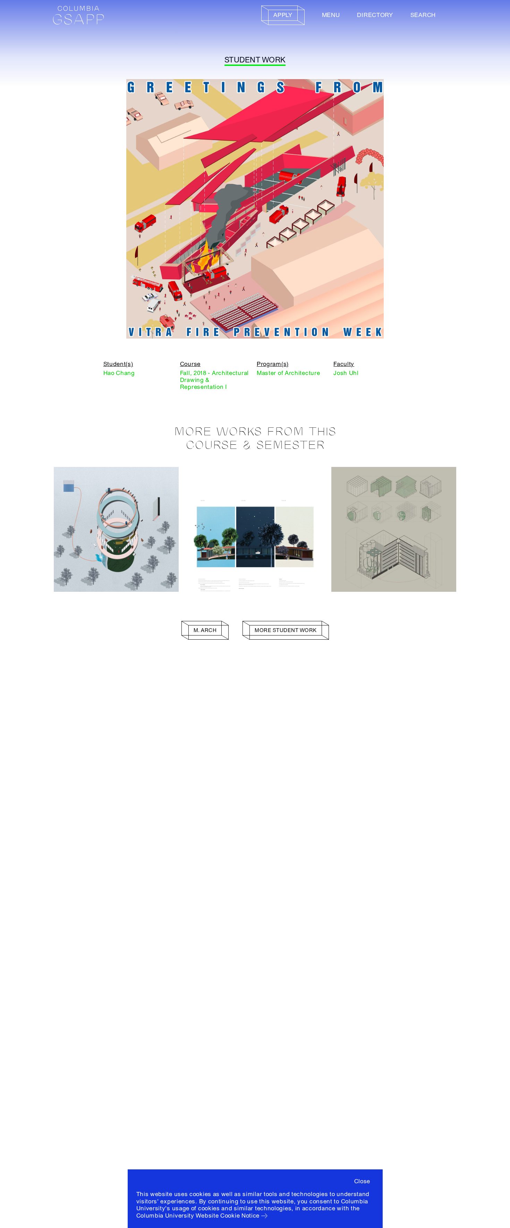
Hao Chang (119, 373)
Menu (331, 15)
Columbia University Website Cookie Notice (198, 1215)
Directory (375, 15)
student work (255, 60)
